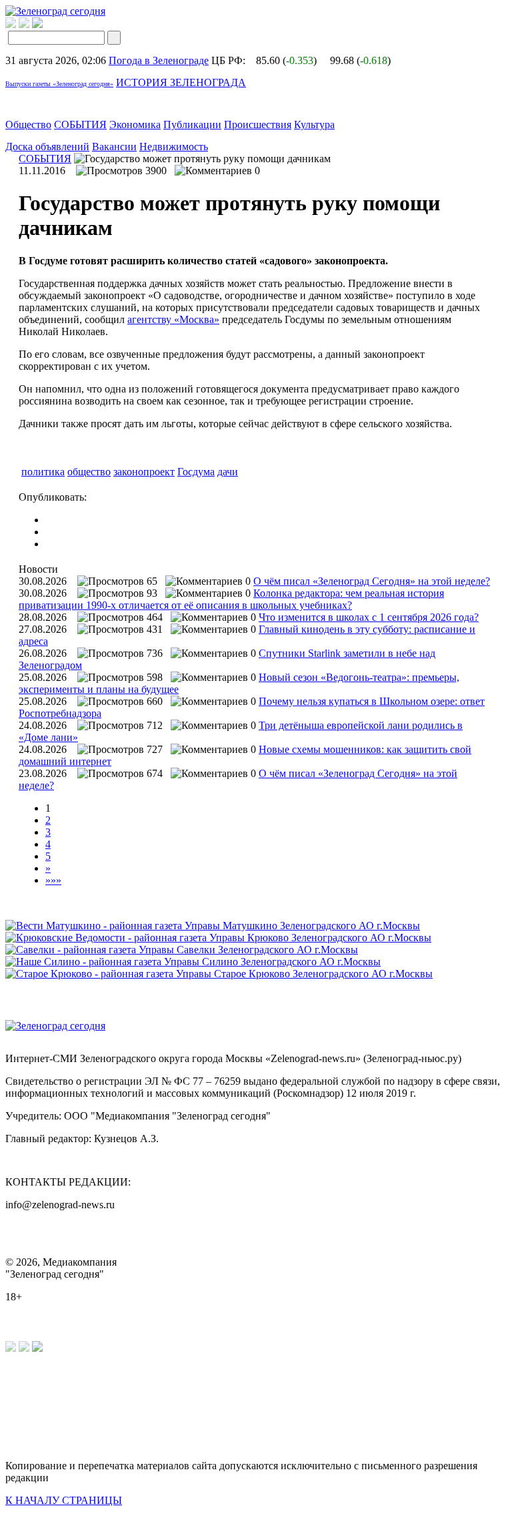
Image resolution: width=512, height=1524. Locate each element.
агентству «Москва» (173, 319)
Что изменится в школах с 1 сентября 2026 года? (369, 617)
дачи (227, 471)
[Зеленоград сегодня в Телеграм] (24, 24)
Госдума (196, 471)
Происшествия (257, 124)
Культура (314, 124)
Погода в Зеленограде (159, 60)
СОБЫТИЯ (80, 124)
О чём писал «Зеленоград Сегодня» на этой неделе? (371, 581)
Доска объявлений (47, 146)
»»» (53, 880)
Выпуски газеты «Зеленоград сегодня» (59, 83)
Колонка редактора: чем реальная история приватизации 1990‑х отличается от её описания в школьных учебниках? (231, 599)
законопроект (144, 471)
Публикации (192, 124)
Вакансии (114, 146)
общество (89, 471)
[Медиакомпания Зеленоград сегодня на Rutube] (10, 24)
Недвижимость (173, 146)
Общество (28, 124)
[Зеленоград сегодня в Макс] (45, 24)
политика (43, 471)
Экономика (135, 124)
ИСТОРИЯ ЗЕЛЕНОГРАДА (181, 82)
